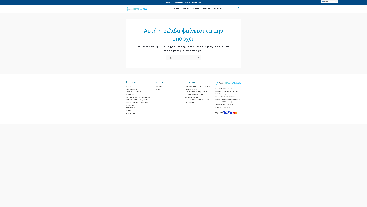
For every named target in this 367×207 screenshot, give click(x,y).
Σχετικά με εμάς (131, 89)
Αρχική (128, 86)
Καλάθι (128, 110)
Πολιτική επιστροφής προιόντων (137, 100)
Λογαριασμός (130, 108)
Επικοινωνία (130, 113)
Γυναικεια (159, 86)
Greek (326, 1)
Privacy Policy (130, 94)
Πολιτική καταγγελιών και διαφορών (138, 97)
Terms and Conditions (133, 92)
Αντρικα (158, 89)
